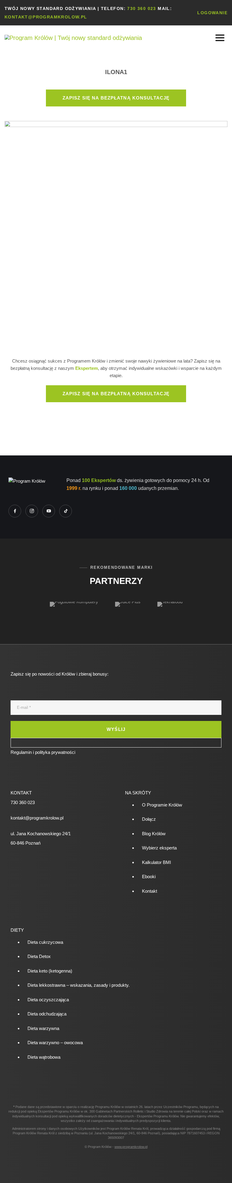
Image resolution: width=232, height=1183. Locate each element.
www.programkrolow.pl (130, 1147)
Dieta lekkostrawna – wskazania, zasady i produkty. (78, 985)
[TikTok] (65, 511)
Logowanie (212, 12)
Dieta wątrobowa (43, 1057)
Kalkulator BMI (156, 862)
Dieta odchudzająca (46, 1013)
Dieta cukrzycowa (45, 942)
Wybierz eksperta (159, 847)
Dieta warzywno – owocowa (55, 1042)
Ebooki (149, 876)
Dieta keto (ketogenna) (49, 970)
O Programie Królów (162, 804)
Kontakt (149, 891)
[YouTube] (48, 511)
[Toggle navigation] (219, 37)
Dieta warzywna (43, 1028)
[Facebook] (14, 511)
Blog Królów (154, 833)
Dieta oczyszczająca (48, 999)
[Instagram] (31, 511)
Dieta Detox (39, 956)
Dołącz (149, 819)
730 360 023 (141, 8)
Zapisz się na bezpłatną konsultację (116, 97)
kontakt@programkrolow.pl (46, 17)
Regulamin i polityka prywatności (43, 752)
